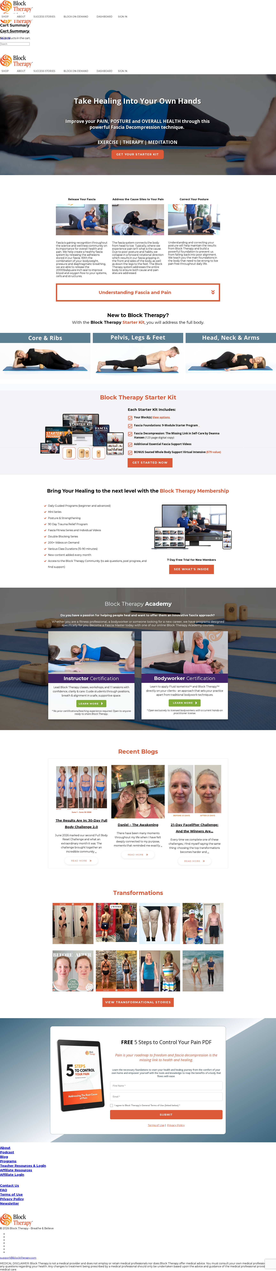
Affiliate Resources (16, 1170)
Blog (4, 1157)
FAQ (3, 1190)
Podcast (7, 1152)
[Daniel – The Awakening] (138, 791)
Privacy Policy (176, 1125)
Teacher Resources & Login (23, 1166)
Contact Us (9, 1185)
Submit (166, 1114)
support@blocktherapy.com (18, 1257)
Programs (8, 1161)
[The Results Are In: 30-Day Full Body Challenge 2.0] (81, 789)
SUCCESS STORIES (44, 16)
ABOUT (21, 16)
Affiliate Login (12, 1175)
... (95, 851)
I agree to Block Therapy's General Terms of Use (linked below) (147, 1105)
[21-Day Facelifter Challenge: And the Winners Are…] (194, 791)
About (5, 1148)
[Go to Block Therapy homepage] (17, 10)
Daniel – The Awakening (138, 825)
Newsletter (9, 1203)
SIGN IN (122, 16)
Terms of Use (156, 1125)
